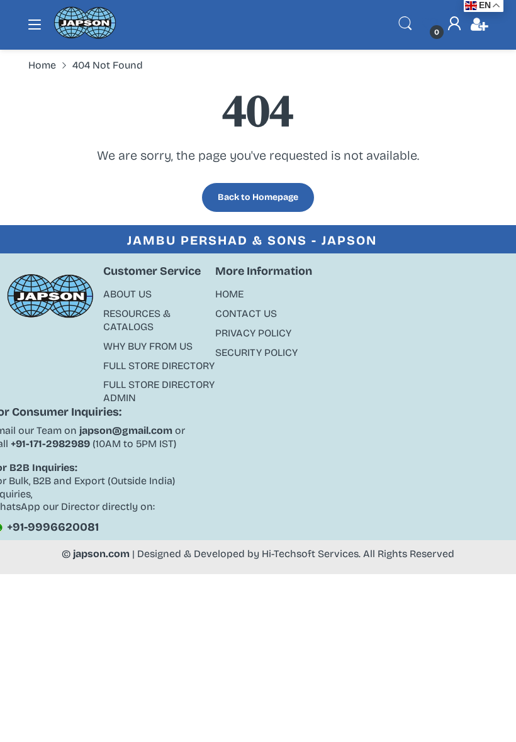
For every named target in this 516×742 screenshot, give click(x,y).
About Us (127, 294)
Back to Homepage (258, 197)
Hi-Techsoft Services (310, 554)
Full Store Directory (159, 366)
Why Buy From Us (148, 346)
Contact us (246, 313)
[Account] (454, 25)
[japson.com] (84, 36)
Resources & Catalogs (137, 320)
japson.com (101, 554)
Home (229, 294)
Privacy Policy (253, 333)
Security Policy (256, 352)
